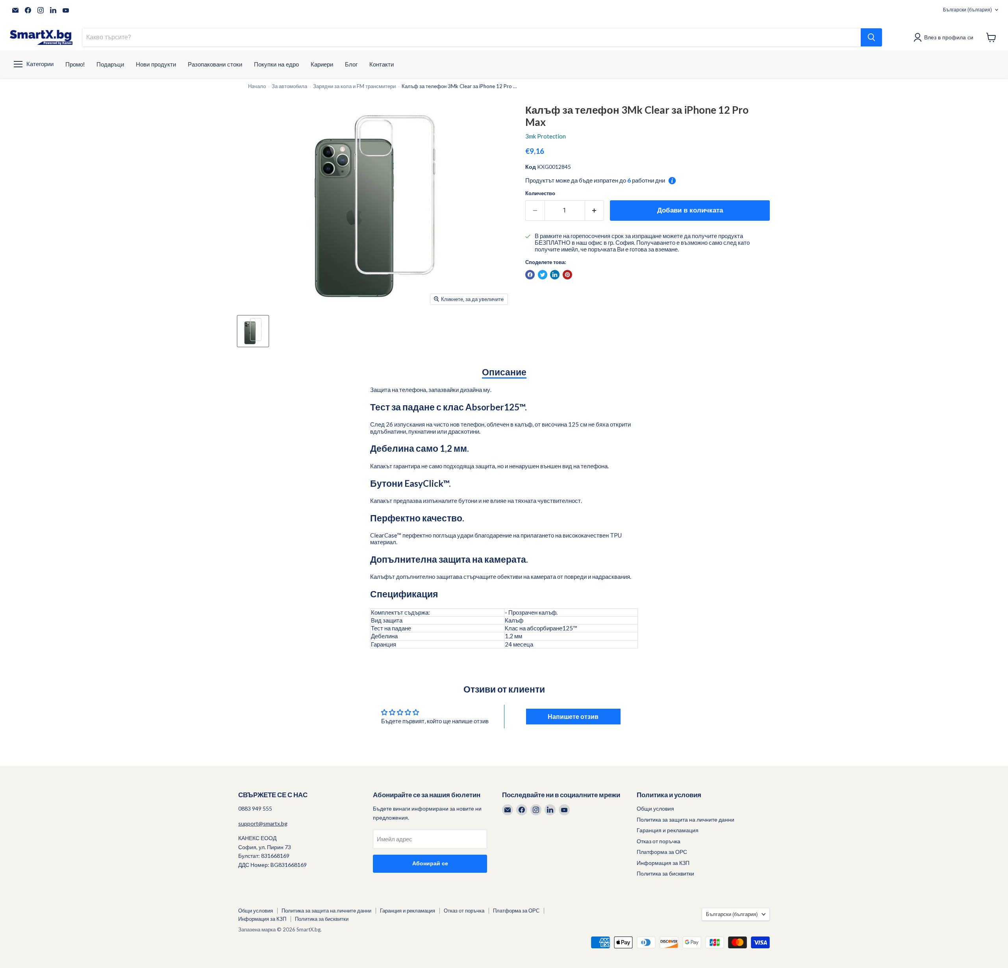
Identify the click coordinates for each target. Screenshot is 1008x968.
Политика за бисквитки (665, 873)
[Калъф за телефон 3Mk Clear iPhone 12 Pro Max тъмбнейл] (253, 331)
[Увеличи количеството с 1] (594, 210)
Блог (351, 64)
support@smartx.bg (262, 823)
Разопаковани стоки (215, 64)
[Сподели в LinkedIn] (555, 274)
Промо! (75, 64)
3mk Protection (545, 136)
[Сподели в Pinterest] (567, 274)
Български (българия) (967, 10)
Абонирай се (430, 863)
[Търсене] (871, 37)
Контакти (381, 64)
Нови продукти (156, 64)
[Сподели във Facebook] (530, 274)
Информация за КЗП (663, 862)
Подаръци (110, 64)
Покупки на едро (276, 64)
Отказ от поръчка (658, 841)
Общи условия (655, 808)
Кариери (322, 64)
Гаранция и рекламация (668, 830)
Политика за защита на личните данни (685, 819)
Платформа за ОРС (662, 851)
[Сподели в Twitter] (542, 274)
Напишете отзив (573, 716)
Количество (540, 193)
